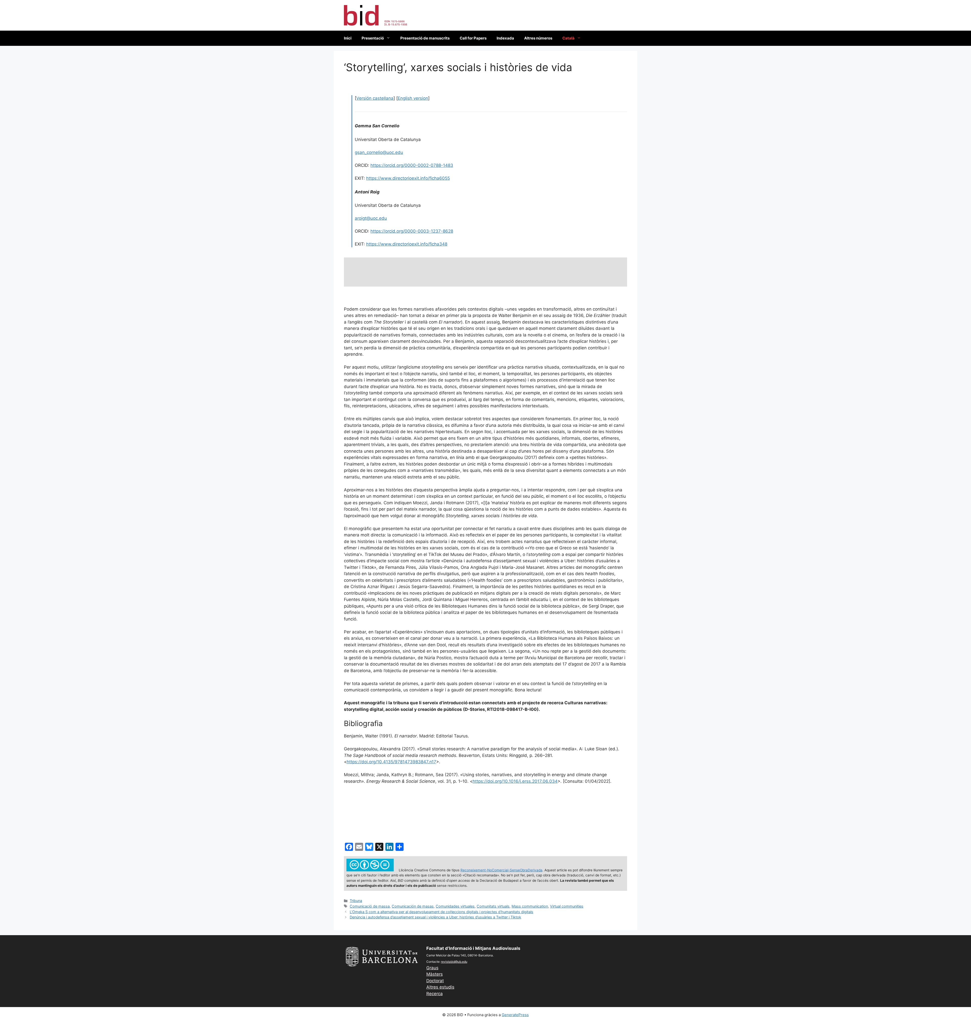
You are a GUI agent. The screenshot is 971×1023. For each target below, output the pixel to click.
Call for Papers (473, 38)
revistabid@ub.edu (454, 962)
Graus (432, 967)
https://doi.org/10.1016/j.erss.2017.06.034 (515, 781)
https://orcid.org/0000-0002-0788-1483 (411, 165)
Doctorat (435, 980)
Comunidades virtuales (455, 906)
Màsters (434, 974)
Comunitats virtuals (493, 906)
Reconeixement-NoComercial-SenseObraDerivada (501, 870)
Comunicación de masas (413, 906)
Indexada (505, 38)
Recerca (434, 993)
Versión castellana (374, 98)
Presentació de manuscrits (425, 38)
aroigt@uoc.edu (371, 218)
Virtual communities (566, 906)
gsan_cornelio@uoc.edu (379, 152)
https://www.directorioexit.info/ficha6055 (408, 178)
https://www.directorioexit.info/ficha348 (406, 244)
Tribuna (356, 900)
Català (568, 38)
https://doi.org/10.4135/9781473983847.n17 (391, 761)
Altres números (538, 38)
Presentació (373, 38)
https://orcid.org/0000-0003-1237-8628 (411, 231)
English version (413, 98)
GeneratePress (515, 1014)
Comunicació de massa (370, 906)
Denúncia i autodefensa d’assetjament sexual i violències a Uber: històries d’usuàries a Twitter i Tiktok (435, 917)
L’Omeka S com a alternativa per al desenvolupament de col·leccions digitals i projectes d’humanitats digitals (441, 912)
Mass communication (530, 906)
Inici (347, 38)
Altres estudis (440, 987)
